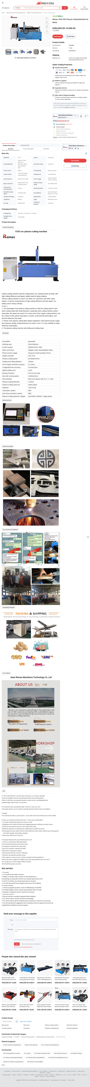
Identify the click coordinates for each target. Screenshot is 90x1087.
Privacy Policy (71, 1080)
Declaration (63, 1080)
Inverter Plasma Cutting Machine (12, 1045)
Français (32, 1074)
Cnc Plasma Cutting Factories (42, 1053)
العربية (64, 1074)
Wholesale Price (53, 1071)
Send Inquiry (58, 36)
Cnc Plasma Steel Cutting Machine (35, 1057)
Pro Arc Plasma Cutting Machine (50, 1045)
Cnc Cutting (27, 1053)
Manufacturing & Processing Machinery (16, 12)
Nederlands (58, 1074)
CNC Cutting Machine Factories (11, 1053)
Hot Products (7, 1071)
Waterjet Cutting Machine (52, 1028)
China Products (16, 1071)
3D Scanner (26, 1028)
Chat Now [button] (71, 36)
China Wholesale (43, 1071)
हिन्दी (79, 1074)
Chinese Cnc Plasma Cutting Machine (13, 1062)
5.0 (70, 148)
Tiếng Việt (42, 1076)
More (3, 1065)
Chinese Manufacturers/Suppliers (29, 1071)
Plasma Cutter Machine (31, 1045)
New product (5, 1025)
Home (3, 12)
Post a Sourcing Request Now (23, 947)
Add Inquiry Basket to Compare (26, 58)
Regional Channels (71, 1071)
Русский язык (39, 1074)
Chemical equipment (72, 1028)
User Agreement (55, 1080)
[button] (54, 148)
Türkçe (36, 1076)
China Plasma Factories (60, 1053)
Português (25, 1074)
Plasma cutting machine (51, 1025)
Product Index (80, 1071)
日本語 (74, 1074)
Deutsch (52, 1074)
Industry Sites (61, 1071)
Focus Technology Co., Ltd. (33, 1080)
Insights (48, 1072)
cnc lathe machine (7, 1028)
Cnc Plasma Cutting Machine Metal (12, 1057)
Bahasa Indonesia (51, 1076)
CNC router (26, 1025)
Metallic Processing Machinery (34, 12)
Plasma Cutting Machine (49, 12)
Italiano (46, 1074)
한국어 (69, 1074)
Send (16, 944)
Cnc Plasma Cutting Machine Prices (58, 1057)
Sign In (55, 137)
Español (20, 1074)
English (14, 1074)
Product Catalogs (26, 1021)
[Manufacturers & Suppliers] (45, 3)
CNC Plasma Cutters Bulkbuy (35, 1062)
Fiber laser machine (72, 1025)
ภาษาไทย (84, 1074)
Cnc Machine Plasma (76, 1053)
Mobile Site (42, 1072)
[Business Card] (86, 153)
